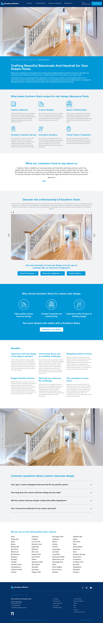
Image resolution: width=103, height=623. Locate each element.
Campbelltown (16, 567)
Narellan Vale (77, 537)
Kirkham (55, 547)
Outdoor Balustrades (57, 603)
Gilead (34, 559)
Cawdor (13, 572)
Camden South (16, 564)
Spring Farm (77, 557)
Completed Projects (57, 607)
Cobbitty (35, 539)
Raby (75, 544)
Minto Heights (57, 567)
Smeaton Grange (79, 554)
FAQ (75, 607)
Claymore (35, 537)
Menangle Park (57, 562)
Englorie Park (36, 554)
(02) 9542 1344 (16, 605)
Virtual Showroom (41, 3)
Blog (75, 605)
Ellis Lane (35, 552)
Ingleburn (55, 539)
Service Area (18, 59)
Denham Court (37, 544)
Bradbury (14, 557)
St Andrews (77, 559)
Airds (13, 537)
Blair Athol (14, 549)
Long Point (56, 554)
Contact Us (76, 609)
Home (12, 59)
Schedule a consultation (51, 329)
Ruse (75, 552)
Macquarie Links (58, 559)
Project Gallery (75, 273)
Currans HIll (36, 542)
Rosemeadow (77, 547)
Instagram (86, 588)
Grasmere (35, 570)
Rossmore (76, 549)
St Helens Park (78, 562)
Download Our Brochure (17, 595)
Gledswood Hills (37, 562)
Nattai (75, 539)
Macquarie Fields (32, 59)
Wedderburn (77, 567)
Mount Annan (57, 570)
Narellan (55, 572)
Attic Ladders (56, 605)
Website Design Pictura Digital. (86, 620)
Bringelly (14, 559)
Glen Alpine (36, 564)
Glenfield (35, 567)
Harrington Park (57, 537)
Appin (13, 542)
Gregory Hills (36, 572)
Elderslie (35, 549)
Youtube (91, 588)
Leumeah (55, 552)
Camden (14, 562)
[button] (94, 235)
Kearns (54, 542)
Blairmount (14, 552)
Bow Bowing (15, 554)
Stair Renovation (56, 601)
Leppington (56, 549)
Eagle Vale (35, 547)
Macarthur (24, 59)
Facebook (82, 588)
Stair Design (55, 598)
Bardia (13, 544)
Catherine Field (16, 570)
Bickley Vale (15, 547)
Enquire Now (96, 3)
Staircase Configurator (55, 3)
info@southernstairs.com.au (19, 607)
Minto (54, 564)
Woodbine (76, 570)
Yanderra (76, 572)
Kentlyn (55, 544)
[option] (51, 171)
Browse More (68, 3)
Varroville (76, 564)
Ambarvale (14, 539)
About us (76, 603)
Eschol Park (36, 557)
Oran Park (76, 542)
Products (29, 3)
